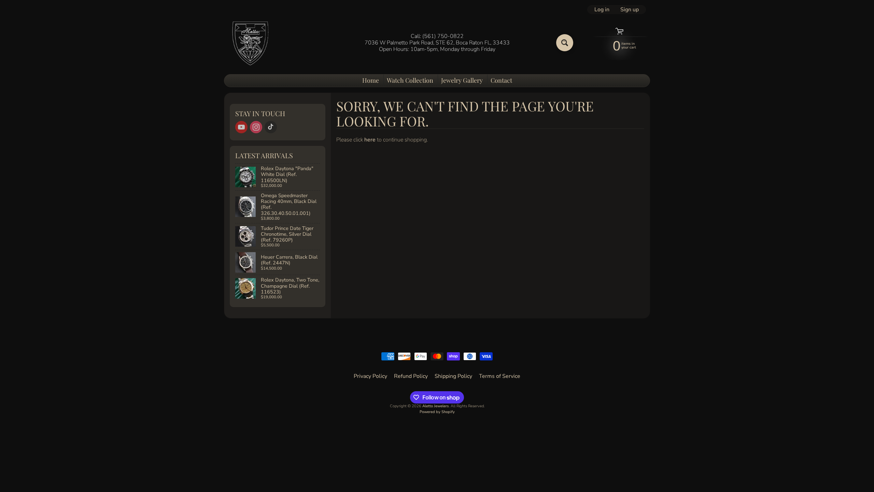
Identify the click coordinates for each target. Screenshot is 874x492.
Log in (601, 9)
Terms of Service (499, 376)
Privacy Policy (370, 376)
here (370, 140)
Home (370, 80)
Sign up (629, 9)
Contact (501, 80)
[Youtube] (241, 127)
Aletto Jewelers (435, 406)
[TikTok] (271, 127)
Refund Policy (411, 376)
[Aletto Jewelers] (249, 43)
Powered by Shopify (437, 411)
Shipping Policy (453, 376)
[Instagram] (256, 127)
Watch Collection (410, 80)
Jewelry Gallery (462, 80)
